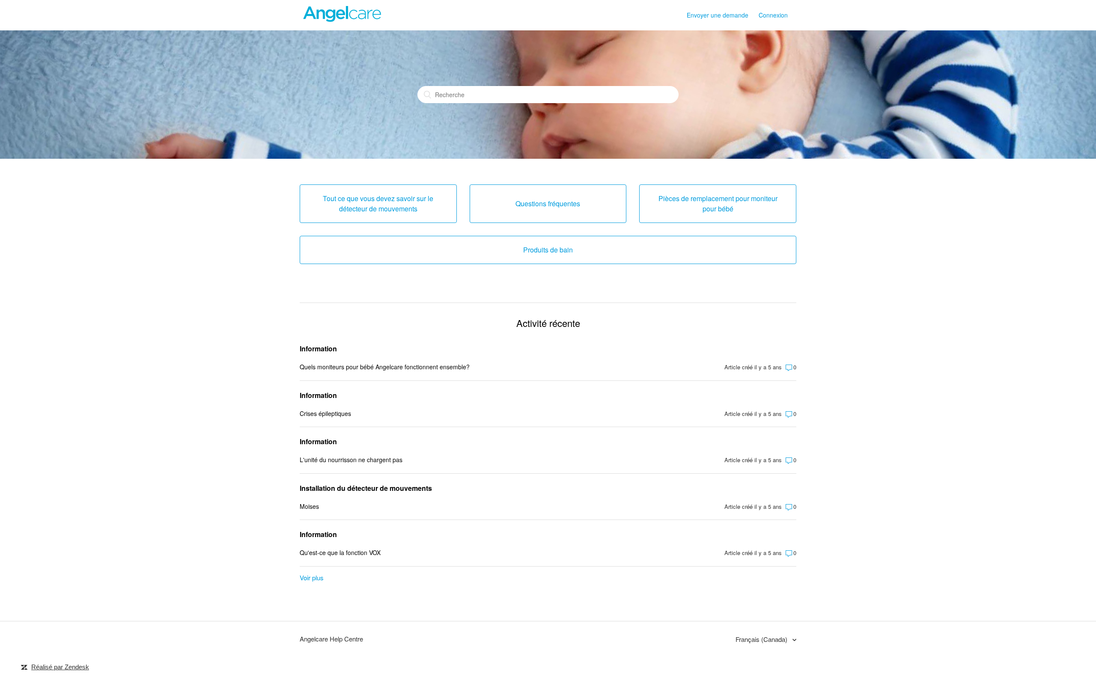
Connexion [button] (773, 15)
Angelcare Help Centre (331, 638)
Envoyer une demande (717, 15)
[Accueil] (342, 19)
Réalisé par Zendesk (60, 667)
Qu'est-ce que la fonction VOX (340, 552)
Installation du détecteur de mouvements (366, 488)
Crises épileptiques (325, 413)
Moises (309, 506)
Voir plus (312, 577)
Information (318, 348)
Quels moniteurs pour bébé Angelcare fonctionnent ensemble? (385, 366)
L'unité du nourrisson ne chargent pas (351, 459)
